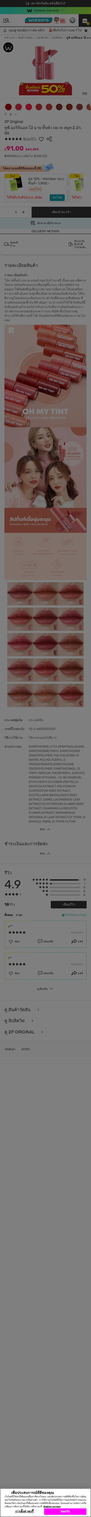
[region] (45, 1502)
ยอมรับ (65, 1511)
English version (52, 1506)
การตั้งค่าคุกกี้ (24, 1511)
